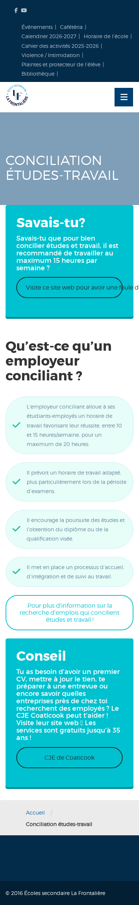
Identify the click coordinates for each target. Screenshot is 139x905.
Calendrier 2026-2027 (48, 36)
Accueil (35, 812)
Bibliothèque (37, 73)
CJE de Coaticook (69, 757)
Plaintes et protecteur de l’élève (60, 64)
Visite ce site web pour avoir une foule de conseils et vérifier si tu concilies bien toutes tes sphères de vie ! (74, 287)
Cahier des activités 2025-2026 (60, 46)
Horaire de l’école (106, 36)
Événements (37, 27)
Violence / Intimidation (50, 55)
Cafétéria (71, 27)
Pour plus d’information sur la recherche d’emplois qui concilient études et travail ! (69, 612)
